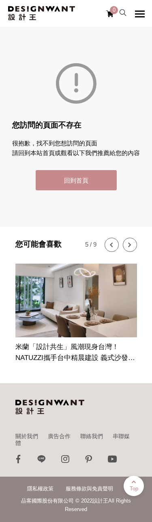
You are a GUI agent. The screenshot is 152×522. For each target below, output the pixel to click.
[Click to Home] (41, 13)
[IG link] (65, 461)
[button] (112, 245)
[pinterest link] (89, 461)
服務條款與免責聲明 (89, 489)
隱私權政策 (40, 489)
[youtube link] (112, 461)
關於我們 (26, 436)
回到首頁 (76, 180)
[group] (76, 308)
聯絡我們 (91, 436)
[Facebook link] (18, 461)
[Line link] (42, 461)
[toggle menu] (140, 14)
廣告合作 (59, 436)
